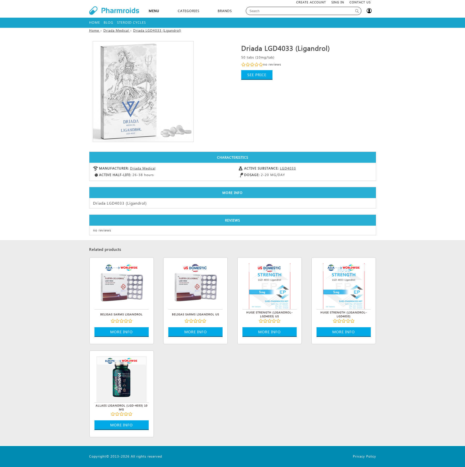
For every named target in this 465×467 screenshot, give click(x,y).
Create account (311, 2)
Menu (154, 10)
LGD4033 (288, 168)
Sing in (337, 2)
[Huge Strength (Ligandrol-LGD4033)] (344, 285)
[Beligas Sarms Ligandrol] (121, 285)
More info (121, 331)
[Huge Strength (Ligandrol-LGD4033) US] (269, 285)
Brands (225, 10)
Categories (188, 10)
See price (256, 74)
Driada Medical (142, 168)
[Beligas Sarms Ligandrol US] (195, 285)
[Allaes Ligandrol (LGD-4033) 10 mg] (121, 378)
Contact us (360, 2)
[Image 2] (143, 91)
